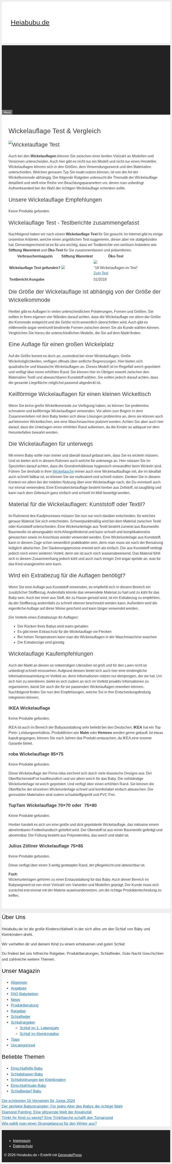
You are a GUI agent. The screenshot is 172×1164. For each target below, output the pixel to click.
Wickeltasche (63, 471)
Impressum (21, 1141)
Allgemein (19, 982)
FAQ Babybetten (24, 994)
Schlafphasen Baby (27, 1074)
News (15, 1000)
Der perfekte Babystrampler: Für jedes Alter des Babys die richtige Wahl (62, 1106)
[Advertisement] (86, 76)
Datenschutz (23, 1146)
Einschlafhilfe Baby (27, 1068)
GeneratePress (70, 1155)
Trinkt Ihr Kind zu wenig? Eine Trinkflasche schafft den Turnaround (57, 1118)
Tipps (15, 1039)
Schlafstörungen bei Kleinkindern (38, 1080)
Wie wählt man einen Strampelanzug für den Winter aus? (49, 1123)
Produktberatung (24, 1005)
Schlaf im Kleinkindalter (39, 1034)
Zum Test (101, 273)
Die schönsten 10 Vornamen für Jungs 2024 (38, 1101)
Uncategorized (23, 1045)
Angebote (18, 988)
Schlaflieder (20, 1017)
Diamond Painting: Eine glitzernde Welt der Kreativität (47, 1112)
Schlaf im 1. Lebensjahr (39, 1028)
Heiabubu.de (30, 22)
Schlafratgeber (23, 1022)
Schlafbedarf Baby (26, 1091)
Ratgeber (18, 1011)
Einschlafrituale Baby (28, 1085)
